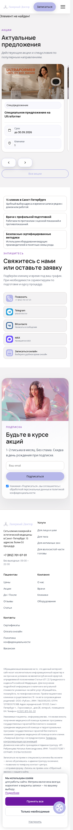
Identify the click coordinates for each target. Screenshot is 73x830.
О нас (40, 582)
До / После (10, 595)
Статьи (8, 607)
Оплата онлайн (13, 631)
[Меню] (63, 7)
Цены (7, 582)
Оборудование (46, 601)
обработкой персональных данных (29, 489)
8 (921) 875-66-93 (26, 711)
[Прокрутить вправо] (25, 162)
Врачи (41, 588)
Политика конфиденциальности (17, 640)
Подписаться (35, 476)
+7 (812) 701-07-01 (15, 555)
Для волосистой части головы (50, 551)
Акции (7, 588)
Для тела (42, 536)
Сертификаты (12, 625)
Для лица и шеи (47, 530)
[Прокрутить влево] (9, 162)
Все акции (35, 173)
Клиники (42, 595)
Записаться (44, 7)
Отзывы (8, 601)
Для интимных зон (48, 543)
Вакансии (9, 648)
